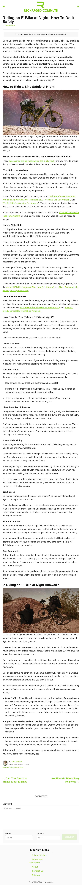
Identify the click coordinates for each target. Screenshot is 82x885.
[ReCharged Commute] (40, 6)
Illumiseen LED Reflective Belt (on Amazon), (50, 200)
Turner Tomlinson (10, 25)
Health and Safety (8, 767)
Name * (8, 833)
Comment (7, 804)
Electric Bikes (18, 767)
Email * (40, 833)
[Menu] (3, 6)
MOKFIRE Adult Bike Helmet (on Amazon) (40, 307)
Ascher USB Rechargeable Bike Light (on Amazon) (30, 287)
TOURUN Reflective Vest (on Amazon (20, 203)
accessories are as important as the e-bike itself (31, 161)
